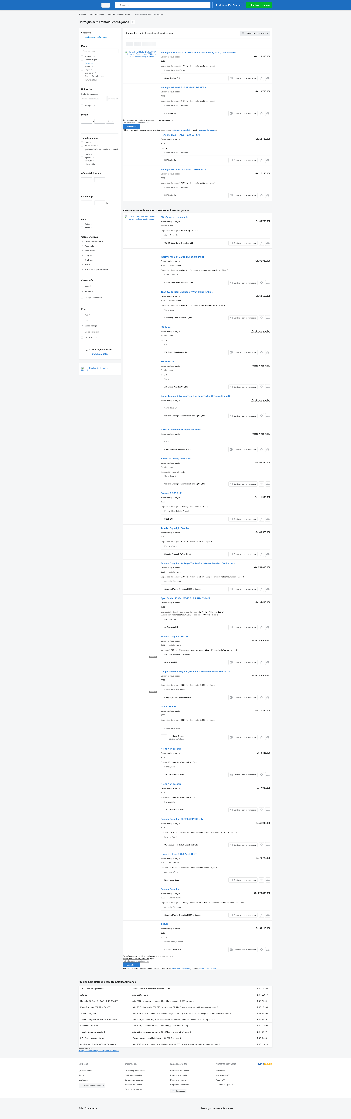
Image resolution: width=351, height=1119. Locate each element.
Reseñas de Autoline (133, 1084)
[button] (261, 78)
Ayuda (81, 1075)
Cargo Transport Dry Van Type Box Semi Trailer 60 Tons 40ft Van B (195, 396)
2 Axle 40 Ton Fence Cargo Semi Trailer (181, 430)
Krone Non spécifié (171, 749)
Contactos (83, 1080)
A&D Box (166, 924)
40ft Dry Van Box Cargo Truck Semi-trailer (182, 257)
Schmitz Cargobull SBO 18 (174, 636)
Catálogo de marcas (133, 1089)
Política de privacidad (133, 1075)
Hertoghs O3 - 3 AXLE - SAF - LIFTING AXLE (183, 169)
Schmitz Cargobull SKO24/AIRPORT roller (182, 819)
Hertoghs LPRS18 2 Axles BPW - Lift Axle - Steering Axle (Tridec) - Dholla (198, 52)
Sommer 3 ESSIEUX (171, 493)
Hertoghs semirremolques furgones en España (99, 1050)
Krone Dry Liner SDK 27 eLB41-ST (179, 854)
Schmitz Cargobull (170, 889)
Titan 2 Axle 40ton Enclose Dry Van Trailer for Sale (187, 292)
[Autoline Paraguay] (88, 5)
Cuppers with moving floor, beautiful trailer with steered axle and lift (195, 671)
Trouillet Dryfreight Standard (175, 528)
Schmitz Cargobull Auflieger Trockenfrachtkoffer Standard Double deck (198, 563)
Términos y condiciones (134, 1070)
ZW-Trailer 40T (168, 361)
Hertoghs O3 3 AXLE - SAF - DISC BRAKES (183, 87)
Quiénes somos (85, 1070)
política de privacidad (181, 130)
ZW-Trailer (166, 327)
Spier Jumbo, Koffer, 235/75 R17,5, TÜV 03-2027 (185, 598)
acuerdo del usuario (207, 130)
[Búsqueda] (118, 5)
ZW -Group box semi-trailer (175, 217)
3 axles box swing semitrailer (176, 458)
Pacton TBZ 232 (169, 706)
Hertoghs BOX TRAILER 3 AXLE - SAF (181, 135)
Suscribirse (132, 126)
